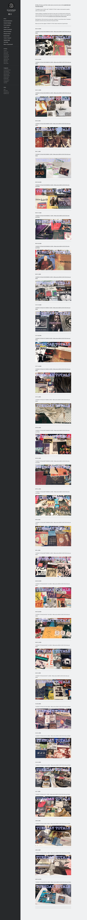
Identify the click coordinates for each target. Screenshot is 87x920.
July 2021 (5, 50)
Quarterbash (11, 10)
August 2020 (6, 60)
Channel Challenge (7, 22)
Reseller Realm (7, 35)
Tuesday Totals (7, 40)
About (5, 18)
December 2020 (6, 54)
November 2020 (6, 56)
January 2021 (6, 53)
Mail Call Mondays (7, 31)
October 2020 (6, 57)
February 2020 (6, 63)
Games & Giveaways (8, 29)
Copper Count (6, 27)
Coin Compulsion (7, 25)
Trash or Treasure (6, 79)
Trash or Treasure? (7, 37)
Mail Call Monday (6, 74)
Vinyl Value (6, 42)
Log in (5, 89)
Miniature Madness (7, 75)
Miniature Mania (7, 33)
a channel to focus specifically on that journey (57, 16)
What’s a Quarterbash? (8, 44)
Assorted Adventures (8, 20)
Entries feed (6, 90)
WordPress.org (6, 93)
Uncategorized (6, 81)
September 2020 (6, 59)
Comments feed (6, 92)
